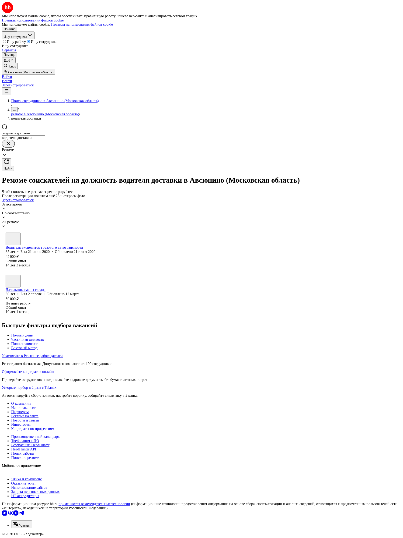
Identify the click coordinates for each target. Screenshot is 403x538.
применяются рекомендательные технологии (94, 504)
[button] (7, 77)
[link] (10, 66)
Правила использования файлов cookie (82, 24)
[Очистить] (8, 144)
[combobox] (23, 133)
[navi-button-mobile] (6, 91)
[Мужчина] (13, 239)
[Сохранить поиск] (6, 162)
